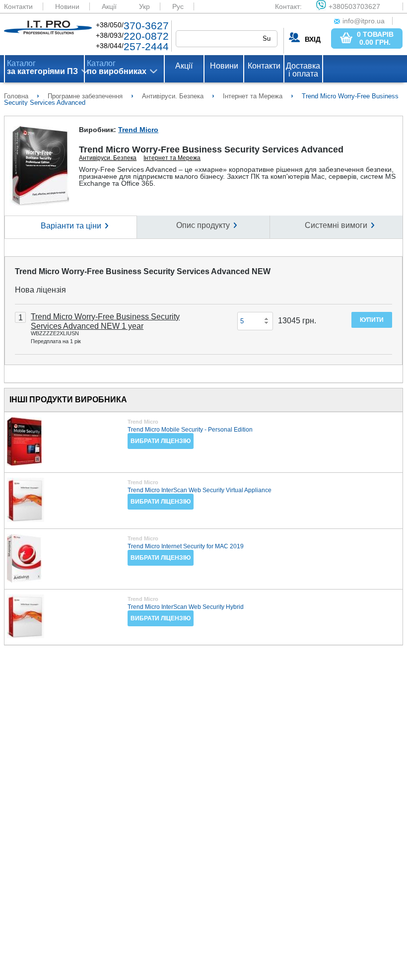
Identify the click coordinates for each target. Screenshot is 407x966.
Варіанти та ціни (71, 226)
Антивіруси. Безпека (107, 157)
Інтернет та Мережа (172, 157)
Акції (109, 6)
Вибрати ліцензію (161, 441)
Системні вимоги (336, 225)
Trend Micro (138, 130)
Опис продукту (203, 225)
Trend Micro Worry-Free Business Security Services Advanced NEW (143, 271)
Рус (178, 6)
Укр (144, 6)
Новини (67, 6)
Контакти (18, 6)
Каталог (42, 67)
